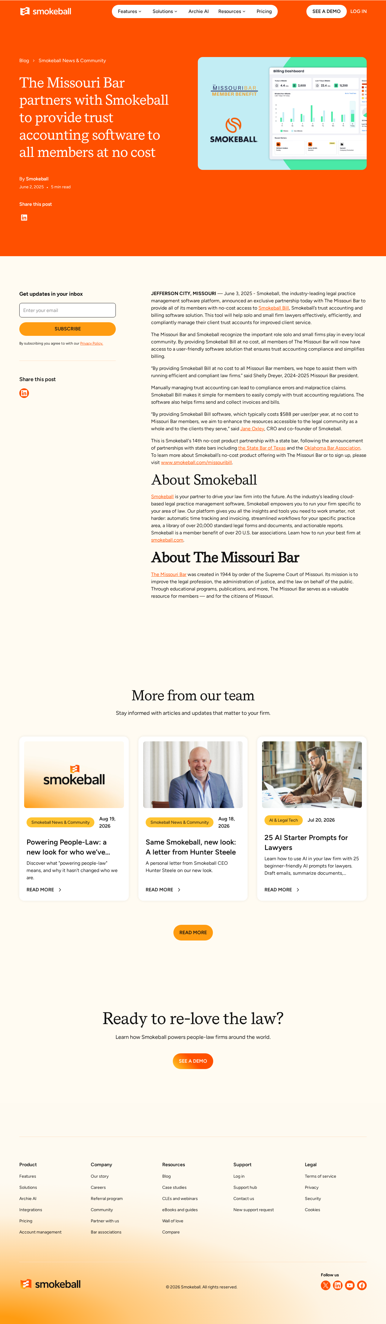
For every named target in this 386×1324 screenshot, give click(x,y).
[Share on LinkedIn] (24, 217)
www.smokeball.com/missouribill (196, 462)
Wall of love (172, 1221)
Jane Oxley (252, 428)
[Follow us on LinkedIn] (338, 1285)
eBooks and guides (180, 1209)
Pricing (25, 1221)
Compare (171, 1232)
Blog (166, 1176)
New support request (253, 1209)
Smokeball (162, 496)
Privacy (311, 1187)
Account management (40, 1232)
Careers (98, 1187)
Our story (100, 1176)
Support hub (245, 1187)
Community (102, 1209)
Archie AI (27, 1198)
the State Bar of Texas (262, 448)
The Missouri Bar (168, 574)
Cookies (312, 1209)
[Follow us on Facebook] (362, 1285)
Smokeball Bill (273, 308)
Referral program (107, 1198)
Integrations (30, 1209)
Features (27, 1176)
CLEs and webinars (180, 1198)
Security (313, 1198)
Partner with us (105, 1221)
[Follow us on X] (326, 1285)
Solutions (28, 1187)
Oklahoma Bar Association (332, 448)
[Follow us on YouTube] (350, 1285)
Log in (239, 1176)
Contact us (243, 1198)
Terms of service (320, 1176)
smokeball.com (167, 540)
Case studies (174, 1187)
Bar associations (106, 1232)
